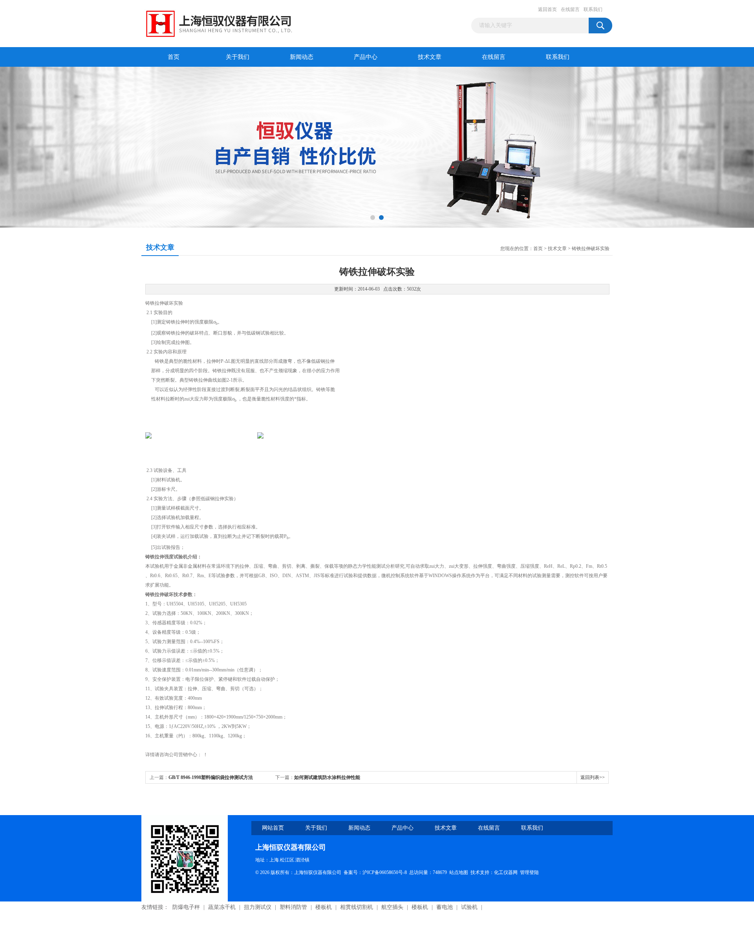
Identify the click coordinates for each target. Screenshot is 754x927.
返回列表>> (592, 777)
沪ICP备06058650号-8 (384, 872)
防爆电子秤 (186, 907)
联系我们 (593, 9)
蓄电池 (444, 907)
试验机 (469, 907)
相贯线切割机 (356, 907)
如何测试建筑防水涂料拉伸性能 (327, 777)
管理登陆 (529, 872)
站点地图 (458, 872)
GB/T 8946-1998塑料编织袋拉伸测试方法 (210, 777)
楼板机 (323, 907)
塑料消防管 (293, 907)
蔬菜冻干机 (222, 907)
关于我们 (237, 57)
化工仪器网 (506, 872)
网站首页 (273, 828)
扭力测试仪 (257, 907)
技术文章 (429, 57)
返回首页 (547, 9)
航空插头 (392, 907)
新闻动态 (301, 57)
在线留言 (570, 9)
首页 (173, 57)
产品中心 (365, 57)
